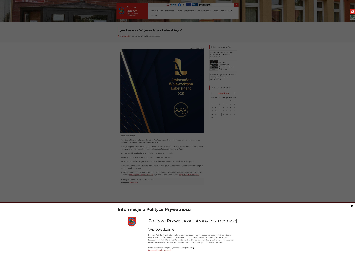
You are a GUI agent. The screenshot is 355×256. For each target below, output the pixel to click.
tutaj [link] (192, 247)
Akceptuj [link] (167, 250)
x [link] (352, 206)
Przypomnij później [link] (155, 250)
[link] (352, 11)
